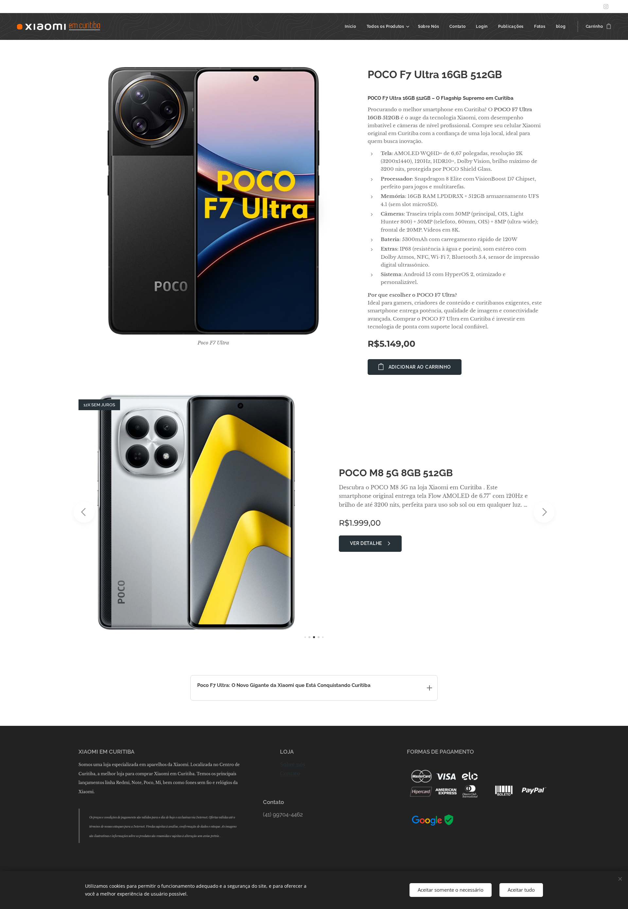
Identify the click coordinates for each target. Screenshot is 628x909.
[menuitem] (352, 26)
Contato (290, 773)
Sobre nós (292, 764)
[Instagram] (606, 6)
